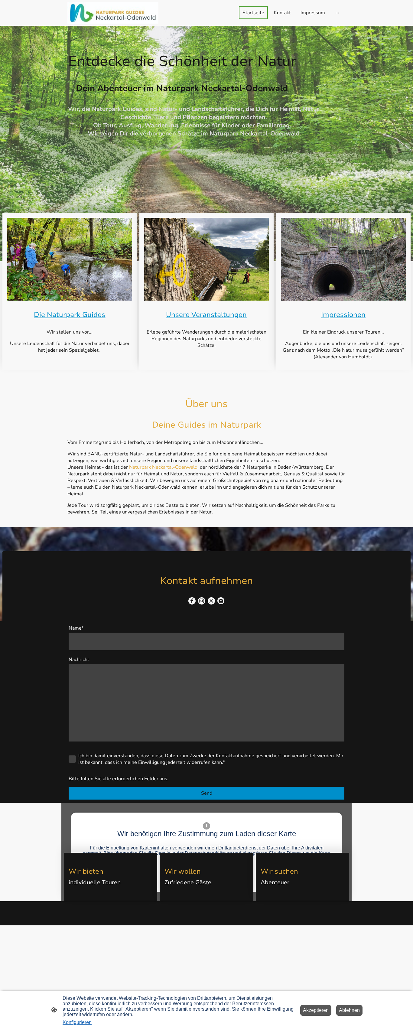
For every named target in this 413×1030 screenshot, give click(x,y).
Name (76, 628)
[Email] (221, 601)
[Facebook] (192, 601)
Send (206, 793)
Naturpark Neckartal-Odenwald (163, 467)
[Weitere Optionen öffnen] (337, 12)
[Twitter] (211, 601)
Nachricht (79, 659)
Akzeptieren (316, 1010)
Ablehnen (349, 1010)
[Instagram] (201, 601)
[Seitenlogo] (112, 13)
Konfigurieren (77, 1022)
